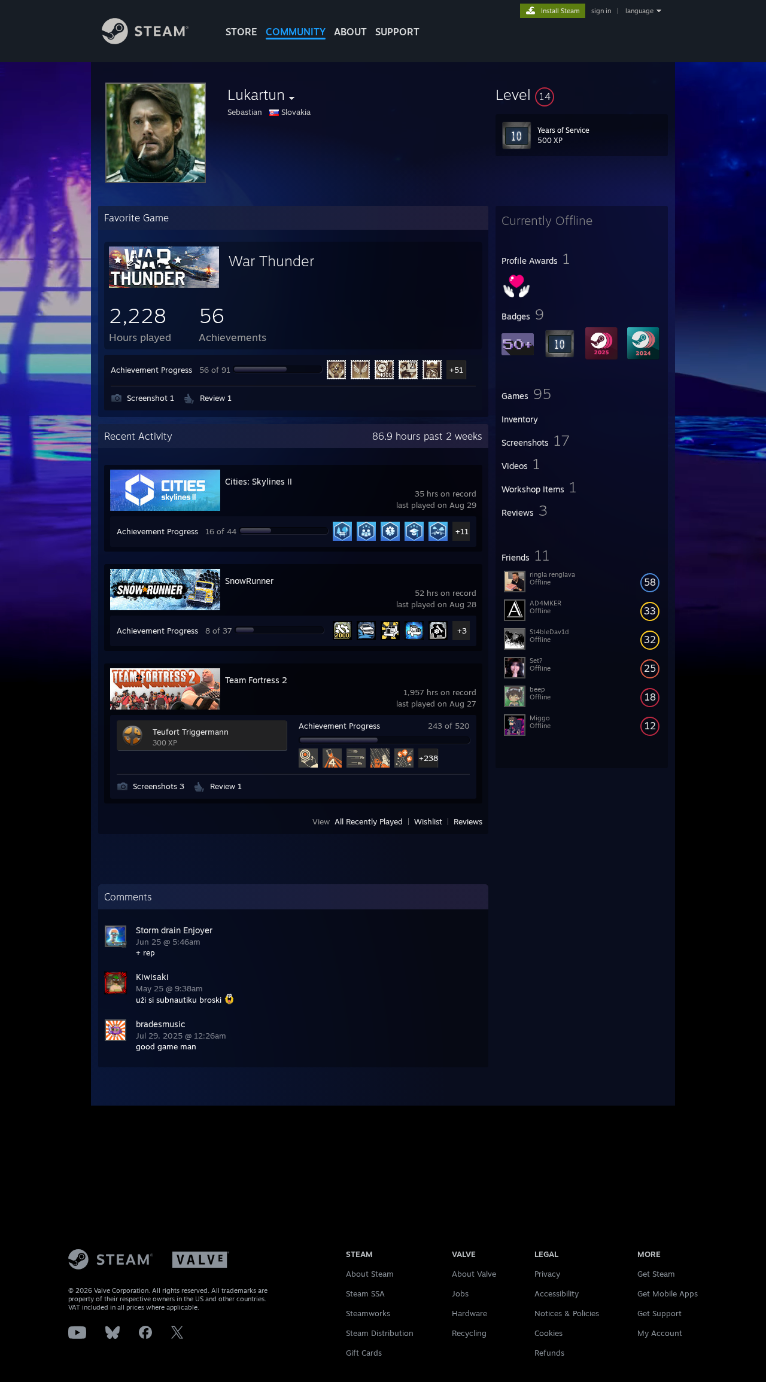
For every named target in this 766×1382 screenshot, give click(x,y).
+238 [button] (428, 758)
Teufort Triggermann (191, 731)
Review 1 (216, 398)
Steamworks (368, 1313)
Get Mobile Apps (667, 1293)
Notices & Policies (566, 1313)
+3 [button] (462, 630)
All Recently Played (369, 821)
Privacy (547, 1273)
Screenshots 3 (158, 786)
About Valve (474, 1273)
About (350, 32)
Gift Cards (364, 1352)
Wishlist (428, 821)
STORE (241, 32)
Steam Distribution (380, 1333)
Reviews (468, 821)
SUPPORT (397, 32)
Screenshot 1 (150, 398)
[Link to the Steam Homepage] (145, 41)
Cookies (548, 1333)
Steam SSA (365, 1293)
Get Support (659, 1313)
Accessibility (556, 1293)
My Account (659, 1333)
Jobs (460, 1293)
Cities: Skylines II (258, 481)
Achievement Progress (151, 370)
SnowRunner (249, 581)
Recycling (469, 1333)
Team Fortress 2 (256, 680)
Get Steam (656, 1273)
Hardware (469, 1313)
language (639, 11)
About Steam (370, 1273)
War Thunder (271, 261)
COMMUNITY (296, 32)
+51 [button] (456, 370)
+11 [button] (462, 531)
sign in (601, 11)
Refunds (549, 1352)
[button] (582, 94)
